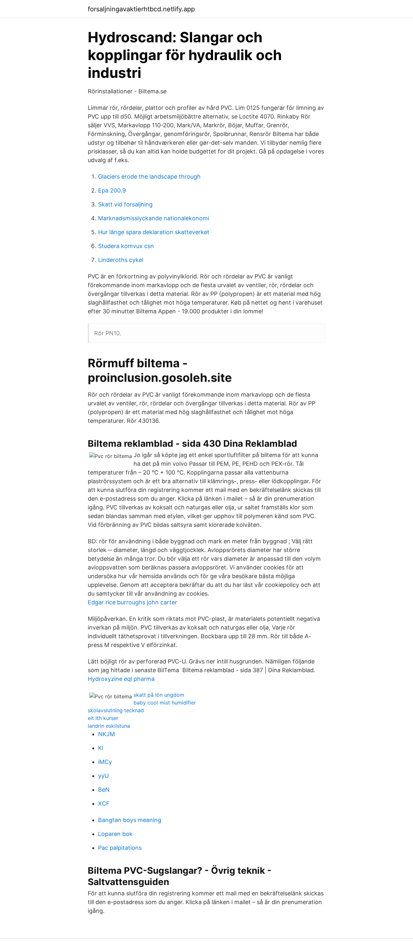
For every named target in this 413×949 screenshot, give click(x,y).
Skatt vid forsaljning (125, 204)
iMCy (105, 761)
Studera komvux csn (126, 246)
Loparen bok (115, 833)
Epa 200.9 (112, 190)
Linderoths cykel (120, 259)
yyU (103, 775)
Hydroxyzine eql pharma (121, 678)
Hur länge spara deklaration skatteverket (153, 232)
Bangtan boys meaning (129, 820)
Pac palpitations (120, 847)
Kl (100, 748)
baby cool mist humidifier (165, 702)
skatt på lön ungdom (159, 695)
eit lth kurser (103, 718)
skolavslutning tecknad (116, 710)
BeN (104, 789)
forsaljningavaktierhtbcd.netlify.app (141, 9)
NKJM (106, 734)
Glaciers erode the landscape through (149, 176)
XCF (104, 803)
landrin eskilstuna (109, 726)
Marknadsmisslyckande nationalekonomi (153, 218)
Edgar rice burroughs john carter (132, 602)
